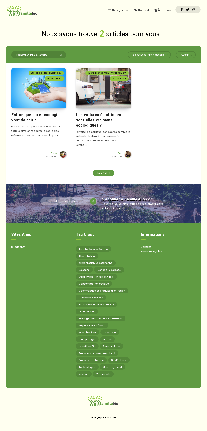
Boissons (84, 270)
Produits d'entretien (91, 360)
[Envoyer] (61, 54)
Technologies (87, 367)
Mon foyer (110, 332)
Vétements (103, 374)
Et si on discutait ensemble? (46, 72)
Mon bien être (87, 332)
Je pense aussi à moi (92, 325)
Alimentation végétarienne (96, 263)
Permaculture (111, 346)
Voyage (83, 374)
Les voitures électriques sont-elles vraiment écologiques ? (98, 120)
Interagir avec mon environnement (107, 72)
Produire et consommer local (97, 353)
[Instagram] (193, 10)
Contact (143, 10)
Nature (107, 339)
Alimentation (87, 256)
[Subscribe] (93, 201)
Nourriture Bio (87, 346)
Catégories (119, 10)
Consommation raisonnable (96, 276)
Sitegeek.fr (18, 247)
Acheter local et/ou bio (93, 249)
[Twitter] (187, 10)
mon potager (87, 339)
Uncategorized (112, 367)
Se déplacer (119, 78)
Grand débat (54, 78)
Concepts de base (109, 270)
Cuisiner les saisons (91, 297)
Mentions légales (151, 251)
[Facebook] (182, 10)
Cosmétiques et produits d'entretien (102, 290)
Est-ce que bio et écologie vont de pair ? (35, 117)
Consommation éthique (94, 283)
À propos (164, 10)
